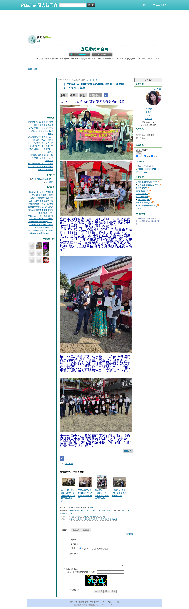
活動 (36, 69)
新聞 (144, 5)
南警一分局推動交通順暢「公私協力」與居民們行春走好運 (94, 519)
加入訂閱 (49, 182)
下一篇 (95, 80)
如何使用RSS (47, 179)
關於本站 (148, 109)
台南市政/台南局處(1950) (146, 182)
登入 (164, 5)
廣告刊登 (73, 602)
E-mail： (75, 544)
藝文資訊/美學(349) (144, 202)
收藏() (86, 530)
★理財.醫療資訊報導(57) (146, 205)
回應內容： (74, 554)
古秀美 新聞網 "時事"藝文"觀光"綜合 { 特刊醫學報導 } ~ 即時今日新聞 (148, 221)
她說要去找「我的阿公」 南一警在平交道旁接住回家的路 (102, 494)
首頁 (30, 69)
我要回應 (129, 534)
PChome (156, 5)
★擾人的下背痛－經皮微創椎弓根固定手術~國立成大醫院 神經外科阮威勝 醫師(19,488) (40, 219)
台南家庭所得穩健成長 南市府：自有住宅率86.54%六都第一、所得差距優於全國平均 (40, 140)
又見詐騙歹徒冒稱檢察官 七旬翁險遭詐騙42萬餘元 (85, 494)
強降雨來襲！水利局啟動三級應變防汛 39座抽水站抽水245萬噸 (40, 131)
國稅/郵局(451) (144, 199)
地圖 (148, 115)
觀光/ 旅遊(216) (142, 191)
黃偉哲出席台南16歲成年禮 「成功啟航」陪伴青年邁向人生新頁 (40, 149)
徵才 (119, 602)
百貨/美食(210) (142, 194)
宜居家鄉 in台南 (94, 49)
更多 (139, 208)
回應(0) (65, 530)
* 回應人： (74, 539)
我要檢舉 (128, 451)
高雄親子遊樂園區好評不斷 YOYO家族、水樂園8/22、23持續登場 (41, 158)
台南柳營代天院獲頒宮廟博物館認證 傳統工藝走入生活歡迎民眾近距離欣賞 (40, 167)
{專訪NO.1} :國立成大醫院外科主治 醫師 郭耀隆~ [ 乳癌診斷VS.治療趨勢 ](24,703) (41, 195)
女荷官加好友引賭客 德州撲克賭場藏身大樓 (119, 493)
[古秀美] (148, 172)
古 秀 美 (69, 463)
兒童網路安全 (95, 602)
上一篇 (89, 80)
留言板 (148, 112)
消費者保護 (83, 602)
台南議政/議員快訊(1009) (148, 185)
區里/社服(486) (142, 197)
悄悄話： (75, 548)
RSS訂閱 (36, 179)
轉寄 (91, 508)
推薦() (76, 530)
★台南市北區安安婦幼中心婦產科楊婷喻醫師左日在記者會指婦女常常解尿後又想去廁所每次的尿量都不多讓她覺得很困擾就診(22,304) (40, 207)
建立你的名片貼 (147, 166)
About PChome (109, 602)
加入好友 (148, 119)
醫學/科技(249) (142, 188)
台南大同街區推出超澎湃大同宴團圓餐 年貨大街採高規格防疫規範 (68, 495)
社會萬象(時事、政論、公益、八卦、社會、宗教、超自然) (90, 510)
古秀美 (138, 166)
